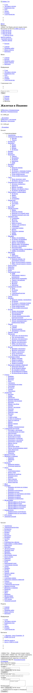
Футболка (15, 159)
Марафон (11, 236)
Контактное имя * (6, 664)
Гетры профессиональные (20, 176)
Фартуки (11, 445)
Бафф (13, 162)
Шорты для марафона (18, 242)
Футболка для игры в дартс (20, 180)
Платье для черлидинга (19, 340)
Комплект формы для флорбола (21, 299)
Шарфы (14, 234)
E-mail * (3, 676)
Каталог (6, 43)
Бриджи (14, 138)
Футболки (15, 149)
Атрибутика (8, 392)
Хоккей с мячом (13, 332)
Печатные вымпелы (14, 466)
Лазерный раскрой (10, 516)
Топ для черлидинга (18, 337)
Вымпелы (7, 462)
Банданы (11, 394)
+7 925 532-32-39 (6, 30)
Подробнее (5, 118)
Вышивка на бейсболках (15, 498)
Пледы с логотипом (14, 435)
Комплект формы (17, 167)
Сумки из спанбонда (14, 418)
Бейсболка (15, 161)
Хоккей (10, 324)
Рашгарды (15, 185)
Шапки (14, 229)
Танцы (10, 296)
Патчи (10, 461)
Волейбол (11, 164)
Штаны (14, 148)
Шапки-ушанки (13, 423)
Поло (13, 205)
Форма (14, 145)
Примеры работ (9, 48)
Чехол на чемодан (13, 420)
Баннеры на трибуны (14, 474)
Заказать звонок (6, 40)
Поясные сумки (13, 412)
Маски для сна (12, 443)
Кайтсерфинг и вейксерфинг (17, 192)
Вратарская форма (17, 312)
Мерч (6, 484)
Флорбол (11, 298)
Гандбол (10, 166)
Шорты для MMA (17, 187)
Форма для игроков (18, 311)
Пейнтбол (11, 267)
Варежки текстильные (15, 401)
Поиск (3, 93)
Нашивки (11, 458)
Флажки (10, 477)
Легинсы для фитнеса (18, 184)
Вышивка (7, 485)
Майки (14, 146)
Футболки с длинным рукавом (21, 171)
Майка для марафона (18, 237)
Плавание (11, 268)
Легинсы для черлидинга (19, 339)
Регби (10, 270)
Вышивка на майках (14, 495)
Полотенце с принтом (15, 441)
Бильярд (10, 151)
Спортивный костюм (18, 293)
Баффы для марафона (18, 251)
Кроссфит (11, 207)
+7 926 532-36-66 (6, 32)
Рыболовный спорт (14, 272)
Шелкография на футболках (16, 502)
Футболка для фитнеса (19, 190)
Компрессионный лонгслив (20, 215)
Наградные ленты (13, 446)
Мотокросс (11, 252)
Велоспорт (11, 154)
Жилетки (11, 379)
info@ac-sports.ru (6, 37)
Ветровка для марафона (19, 246)
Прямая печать (9, 510)
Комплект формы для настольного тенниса (18, 259)
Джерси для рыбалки (18, 280)
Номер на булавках (18, 361)
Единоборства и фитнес (15, 182)
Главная (6, 46)
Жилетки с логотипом (8, 121)
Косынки (11, 402)
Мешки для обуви (13, 404)
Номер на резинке (17, 363)
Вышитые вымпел (14, 464)
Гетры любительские (18, 174)
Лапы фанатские (13, 449)
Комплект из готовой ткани (20, 172)
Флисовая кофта (17, 247)
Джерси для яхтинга (18, 352)
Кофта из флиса (16, 223)
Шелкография (8, 500)
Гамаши (14, 327)
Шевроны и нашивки (11, 456)
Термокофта (15, 226)
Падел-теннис (12, 265)
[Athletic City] (5, 1)
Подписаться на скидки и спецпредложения (17, 689)
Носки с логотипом (14, 407)
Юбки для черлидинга (19, 343)
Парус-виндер (12, 479)
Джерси (14, 140)
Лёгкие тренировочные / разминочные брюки (19, 321)
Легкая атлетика (13, 208)
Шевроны (11, 459)
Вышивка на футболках (15, 490)
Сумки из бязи (12, 417)
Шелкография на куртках (16, 508)
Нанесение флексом (18, 366)
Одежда (6, 99)
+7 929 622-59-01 (8, 35)
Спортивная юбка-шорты (20, 345)
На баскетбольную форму (20, 373)
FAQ (5, 9)
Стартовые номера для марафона (22, 249)
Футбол (10, 309)
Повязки (10, 410)
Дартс (10, 177)
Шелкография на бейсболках (17, 505)
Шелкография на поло (15, 503)
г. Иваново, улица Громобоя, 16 (14, 635)
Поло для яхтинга (17, 353)
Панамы (10, 405)
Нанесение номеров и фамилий (18, 365)
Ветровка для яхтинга (18, 348)
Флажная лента (13, 476)
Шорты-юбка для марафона (20, 244)
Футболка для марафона (19, 239)
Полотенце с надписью (15, 438)
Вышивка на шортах (14, 497)
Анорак (10, 389)
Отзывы (6, 12)
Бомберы (11, 376)
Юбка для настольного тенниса (21, 264)
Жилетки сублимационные (9, 111)
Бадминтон (11, 141)
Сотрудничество (9, 14)
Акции (6, 11)
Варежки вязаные (13, 399)
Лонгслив (15, 221)
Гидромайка (15, 198)
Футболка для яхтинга (19, 355)
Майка (14, 195)
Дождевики (11, 391)
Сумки (10, 415)
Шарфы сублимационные (16, 427)
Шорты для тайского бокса (20, 189)
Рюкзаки (10, 414)
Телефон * (4, 666)
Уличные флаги (13, 480)
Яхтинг (10, 347)
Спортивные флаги (14, 471)
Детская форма (16, 314)
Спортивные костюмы (15, 384)
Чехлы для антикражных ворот (17, 448)
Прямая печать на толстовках (17, 513)
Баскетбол (11, 143)
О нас (6, 4)
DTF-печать (8, 515)
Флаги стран (12, 472)
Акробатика (12, 135)
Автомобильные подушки (16, 432)
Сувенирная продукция (11, 428)
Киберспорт (12, 200)
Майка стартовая (17, 358)
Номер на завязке (17, 360)
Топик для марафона (18, 241)
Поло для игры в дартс (19, 179)
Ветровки (11, 378)
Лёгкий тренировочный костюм (22, 319)
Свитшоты (11, 383)
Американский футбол (15, 136)
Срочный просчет (6, 39)
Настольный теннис (14, 257)
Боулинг (10, 153)
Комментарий (5, 686)
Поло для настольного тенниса (21, 262)
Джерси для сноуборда (19, 224)
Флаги (6, 467)
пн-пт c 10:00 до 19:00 (11, 642)
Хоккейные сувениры (18, 330)
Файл (2, 670)
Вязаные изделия (9, 454)
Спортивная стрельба (14, 286)
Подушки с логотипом (15, 430)
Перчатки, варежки (18, 231)
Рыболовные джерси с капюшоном (19, 276)
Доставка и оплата (10, 6)
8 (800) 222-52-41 (19, 28)
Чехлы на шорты (17, 329)
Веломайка (15, 158)
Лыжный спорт (13, 216)
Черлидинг (11, 334)
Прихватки (11, 451)
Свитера (14, 326)
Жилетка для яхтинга (18, 350)
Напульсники (12, 433)
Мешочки (11, 453)
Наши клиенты (9, 50)
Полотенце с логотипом (15, 440)
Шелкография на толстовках (17, 506)
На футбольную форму (19, 368)
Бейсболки (11, 397)
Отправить (4, 672)
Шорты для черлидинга (19, 342)
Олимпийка (15, 218)
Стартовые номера (17, 228)
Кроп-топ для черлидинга (20, 335)
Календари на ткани (14, 436)
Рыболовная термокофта (19, 278)
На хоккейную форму (18, 370)
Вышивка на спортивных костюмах (19, 493)
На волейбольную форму (19, 371)
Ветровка (15, 282)
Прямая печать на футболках (17, 511)
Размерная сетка (9, 8)
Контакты (7, 51)
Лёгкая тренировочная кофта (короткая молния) (21, 316)
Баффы (14, 233)
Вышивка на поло (13, 492)
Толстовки (15, 203)
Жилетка (14, 220)
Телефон (3, 677)
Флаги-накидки (13, 482)
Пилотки (11, 409)
